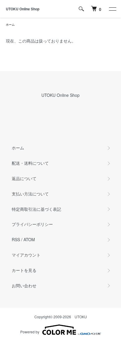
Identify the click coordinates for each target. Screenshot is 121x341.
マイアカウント (26, 255)
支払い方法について (30, 194)
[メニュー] (112, 9)
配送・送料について (30, 163)
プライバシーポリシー (32, 224)
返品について (24, 178)
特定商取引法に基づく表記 (36, 209)
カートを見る (24, 270)
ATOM (29, 239)
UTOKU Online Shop (22, 9)
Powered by (29, 331)
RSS (16, 239)
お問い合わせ (24, 285)
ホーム (10, 24)
